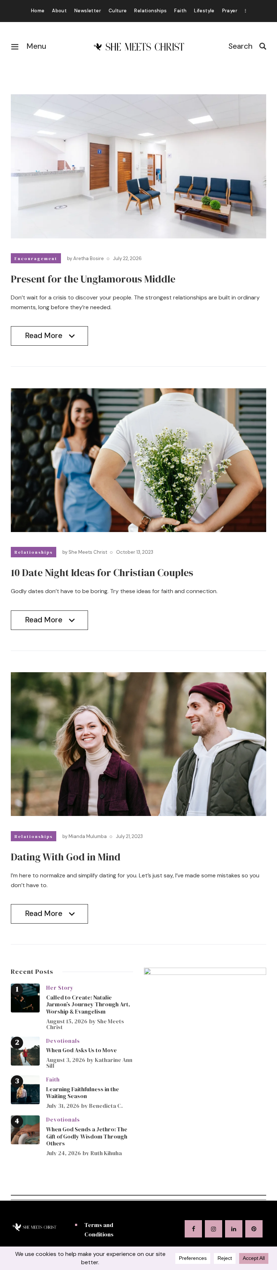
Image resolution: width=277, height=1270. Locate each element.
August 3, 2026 (65, 1060)
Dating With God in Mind (65, 857)
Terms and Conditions (99, 1229)
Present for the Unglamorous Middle (93, 279)
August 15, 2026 (66, 1021)
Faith (53, 1079)
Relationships (33, 552)
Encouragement (35, 259)
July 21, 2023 (129, 836)
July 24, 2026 (63, 1153)
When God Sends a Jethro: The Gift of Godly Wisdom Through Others (86, 1136)
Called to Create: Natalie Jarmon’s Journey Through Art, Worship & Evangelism (88, 1004)
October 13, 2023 (134, 552)
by (85, 258)
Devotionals (63, 1041)
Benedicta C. (106, 1106)
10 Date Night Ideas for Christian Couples (102, 572)
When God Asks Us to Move (81, 1050)
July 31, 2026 (62, 1106)
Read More (43, 338)
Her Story (60, 988)
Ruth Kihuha (106, 1153)
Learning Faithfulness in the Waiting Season (82, 1092)
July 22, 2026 (127, 258)
